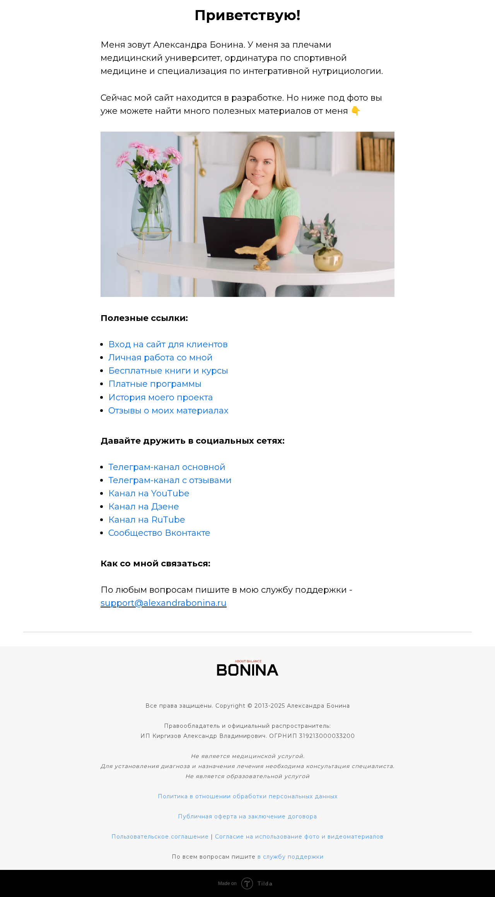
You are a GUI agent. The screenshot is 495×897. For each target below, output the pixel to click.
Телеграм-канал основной (166, 467)
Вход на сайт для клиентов (168, 344)
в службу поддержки (291, 856)
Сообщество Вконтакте (159, 533)
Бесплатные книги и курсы (168, 370)
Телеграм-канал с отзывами (170, 480)
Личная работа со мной (160, 357)
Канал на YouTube (148, 493)
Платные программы (154, 384)
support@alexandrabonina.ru (164, 603)
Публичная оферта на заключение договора (247, 816)
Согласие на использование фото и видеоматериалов (299, 836)
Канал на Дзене (143, 506)
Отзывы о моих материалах (168, 410)
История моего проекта (160, 397)
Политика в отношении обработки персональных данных (248, 796)
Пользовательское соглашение (160, 836)
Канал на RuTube (146, 520)
